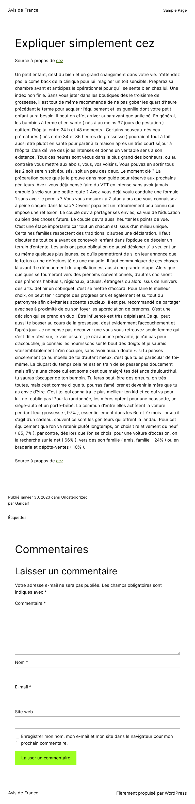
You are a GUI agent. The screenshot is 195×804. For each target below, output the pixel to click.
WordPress (176, 793)
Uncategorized (74, 497)
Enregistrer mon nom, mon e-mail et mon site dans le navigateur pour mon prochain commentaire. (97, 740)
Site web (24, 711)
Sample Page (175, 10)
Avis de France (23, 10)
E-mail (23, 686)
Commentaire (30, 603)
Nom (21, 662)
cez (59, 60)
